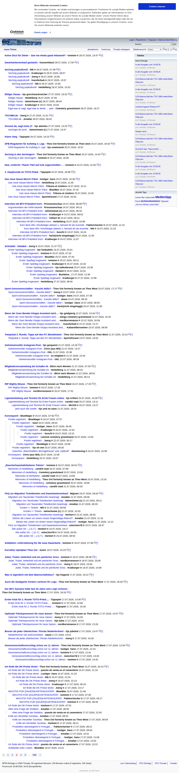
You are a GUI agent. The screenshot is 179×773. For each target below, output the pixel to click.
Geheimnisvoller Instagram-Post (23, 345)
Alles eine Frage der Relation (23, 709)
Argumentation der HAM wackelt (25, 207)
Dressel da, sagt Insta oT (18, 126)
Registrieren (141, 40)
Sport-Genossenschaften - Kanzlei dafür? (28, 288)
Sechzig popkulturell (16, 69)
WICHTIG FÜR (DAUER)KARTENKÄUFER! (31, 691)
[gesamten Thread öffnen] (101, 55)
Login (131, 40)
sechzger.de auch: (17, 129)
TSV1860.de (11, 115)
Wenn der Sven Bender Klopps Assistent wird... (31, 313)
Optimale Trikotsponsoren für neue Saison (28, 613)
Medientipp (163, 197)
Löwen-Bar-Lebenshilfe (145, 197)
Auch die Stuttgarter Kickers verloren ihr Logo (31, 582)
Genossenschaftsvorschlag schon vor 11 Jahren (32, 645)
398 (34, 755)
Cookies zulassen (157, 6)
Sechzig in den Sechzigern (19, 154)
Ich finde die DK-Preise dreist (21, 666)
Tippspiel (152, 40)
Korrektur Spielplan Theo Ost (21, 550)
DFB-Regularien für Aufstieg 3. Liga (24, 143)
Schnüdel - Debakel (15, 246)
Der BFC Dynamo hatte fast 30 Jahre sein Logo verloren (36, 589)
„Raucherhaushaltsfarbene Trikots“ (24, 465)
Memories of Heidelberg (20, 468)
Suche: (138, 44)
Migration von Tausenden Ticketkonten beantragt (33, 497)
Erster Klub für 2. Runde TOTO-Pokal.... (27, 599)
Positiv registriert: (17, 419)
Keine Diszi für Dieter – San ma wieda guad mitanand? (35, 55)
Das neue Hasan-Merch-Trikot (21, 179)
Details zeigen (40, 32)
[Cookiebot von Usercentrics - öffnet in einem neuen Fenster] (17, 32)
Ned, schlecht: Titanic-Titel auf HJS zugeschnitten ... (34, 165)
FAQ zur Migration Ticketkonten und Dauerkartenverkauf (36, 493)
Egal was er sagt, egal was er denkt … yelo (30, 108)
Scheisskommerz (150, 201)
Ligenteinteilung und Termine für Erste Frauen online (34, 398)
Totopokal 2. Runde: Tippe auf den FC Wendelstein (33, 334)
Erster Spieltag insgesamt (21, 249)
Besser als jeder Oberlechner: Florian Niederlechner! (34, 631)
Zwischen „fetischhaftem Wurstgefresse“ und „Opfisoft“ (40, 451)
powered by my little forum (90, 771)
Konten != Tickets (29, 507)
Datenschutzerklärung (167, 40)
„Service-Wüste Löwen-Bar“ (147, 204)
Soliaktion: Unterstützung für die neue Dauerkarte (32, 543)
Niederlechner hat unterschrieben (25, 635)
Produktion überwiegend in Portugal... (32, 726)
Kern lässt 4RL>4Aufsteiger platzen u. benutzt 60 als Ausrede (52, 225)
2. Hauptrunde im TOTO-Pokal (21, 172)
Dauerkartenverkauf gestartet (21, 62)
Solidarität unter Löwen (20, 748)
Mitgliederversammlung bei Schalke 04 (26, 366)
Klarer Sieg (11, 136)
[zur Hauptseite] (21, 44)
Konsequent (11, 415)
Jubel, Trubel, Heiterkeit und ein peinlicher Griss (32, 557)
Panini (137, 201)
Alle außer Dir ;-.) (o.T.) (24, 529)
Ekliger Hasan (12, 94)
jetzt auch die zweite (26, 408)
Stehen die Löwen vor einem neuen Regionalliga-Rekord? (42, 518)
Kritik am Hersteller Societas (23, 716)
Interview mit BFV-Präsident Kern (23, 204)
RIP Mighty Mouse (15, 384)
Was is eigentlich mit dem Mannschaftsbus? (29, 574)
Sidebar (140, 55)
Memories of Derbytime (27, 476)
